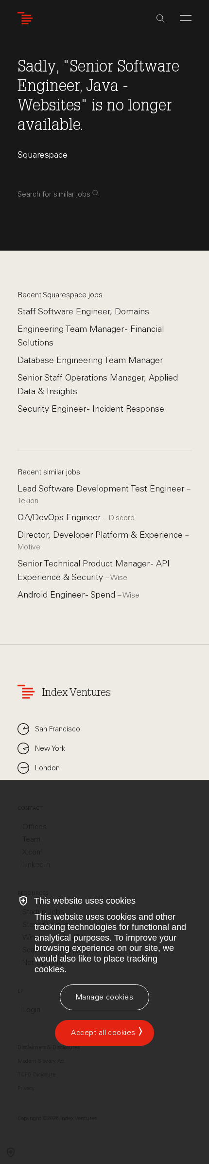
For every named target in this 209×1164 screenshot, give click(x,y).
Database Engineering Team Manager (90, 360)
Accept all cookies (103, 1032)
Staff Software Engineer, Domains (83, 311)
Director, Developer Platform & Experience (101, 534)
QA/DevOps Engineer (60, 517)
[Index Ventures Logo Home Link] (27, 18)
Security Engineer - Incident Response (90, 408)
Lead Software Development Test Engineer (102, 488)
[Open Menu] (186, 18)
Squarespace (42, 154)
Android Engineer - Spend (67, 594)
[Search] (160, 18)
